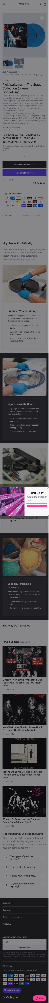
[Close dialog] (46, 488)
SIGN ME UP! (36, 505)
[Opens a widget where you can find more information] (38, 998)
